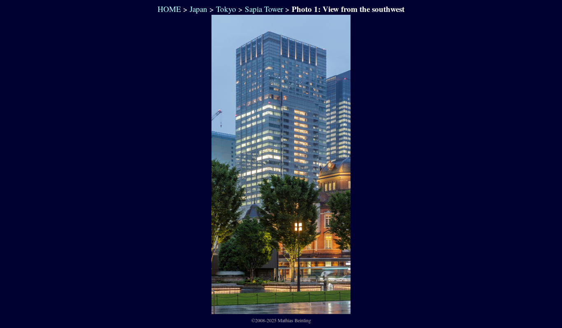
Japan (198, 9)
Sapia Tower (264, 9)
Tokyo (226, 9)
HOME (168, 9)
